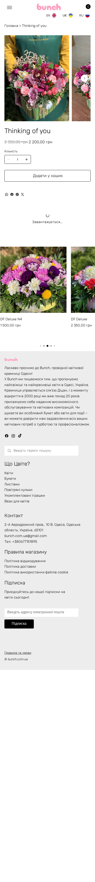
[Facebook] (12, 194)
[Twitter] (22, 194)
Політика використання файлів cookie (36, 572)
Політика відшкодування (25, 561)
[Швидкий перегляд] (33, 280)
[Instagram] (13, 436)
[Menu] (9, 7)
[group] (47, 293)
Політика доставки (20, 566)
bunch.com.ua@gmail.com (25, 536)
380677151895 (25, 541)
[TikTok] (20, 436)
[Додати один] (26, 159)
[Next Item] (84, 78)
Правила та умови (17, 653)
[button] (88, 6)
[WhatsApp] (6, 194)
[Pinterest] (17, 194)
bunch (11, 358)
